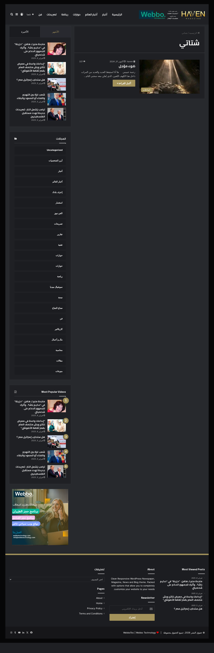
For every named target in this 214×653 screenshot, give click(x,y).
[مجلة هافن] (171, 14)
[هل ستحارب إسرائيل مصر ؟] (56, 84)
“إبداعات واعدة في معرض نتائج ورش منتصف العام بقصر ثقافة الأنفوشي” (31, 67)
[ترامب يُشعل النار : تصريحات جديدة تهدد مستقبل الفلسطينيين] (56, 114)
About (99, 598)
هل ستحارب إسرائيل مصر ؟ (31, 80)
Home (99, 603)
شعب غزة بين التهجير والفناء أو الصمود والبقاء (31, 96)
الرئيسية (117, 14)
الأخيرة (24, 31)
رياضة (64, 14)
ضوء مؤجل (127, 66)
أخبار (104, 14)
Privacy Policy (94, 608)
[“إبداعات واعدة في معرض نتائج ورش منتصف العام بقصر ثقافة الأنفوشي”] (56, 68)
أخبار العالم (91, 14)
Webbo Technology (146, 632)
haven (130, 61)
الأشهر (55, 31)
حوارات (76, 14)
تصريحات (52, 14)
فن (40, 14)
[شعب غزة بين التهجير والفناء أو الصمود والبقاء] (56, 99)
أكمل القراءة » (124, 83)
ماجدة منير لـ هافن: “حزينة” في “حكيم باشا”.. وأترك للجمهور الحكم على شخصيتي (29, 49)
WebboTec (128, 632)
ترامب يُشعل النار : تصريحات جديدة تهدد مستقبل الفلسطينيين (30, 113)
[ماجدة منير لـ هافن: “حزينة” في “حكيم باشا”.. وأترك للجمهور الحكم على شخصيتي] (56, 48)
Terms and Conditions (90, 613)
